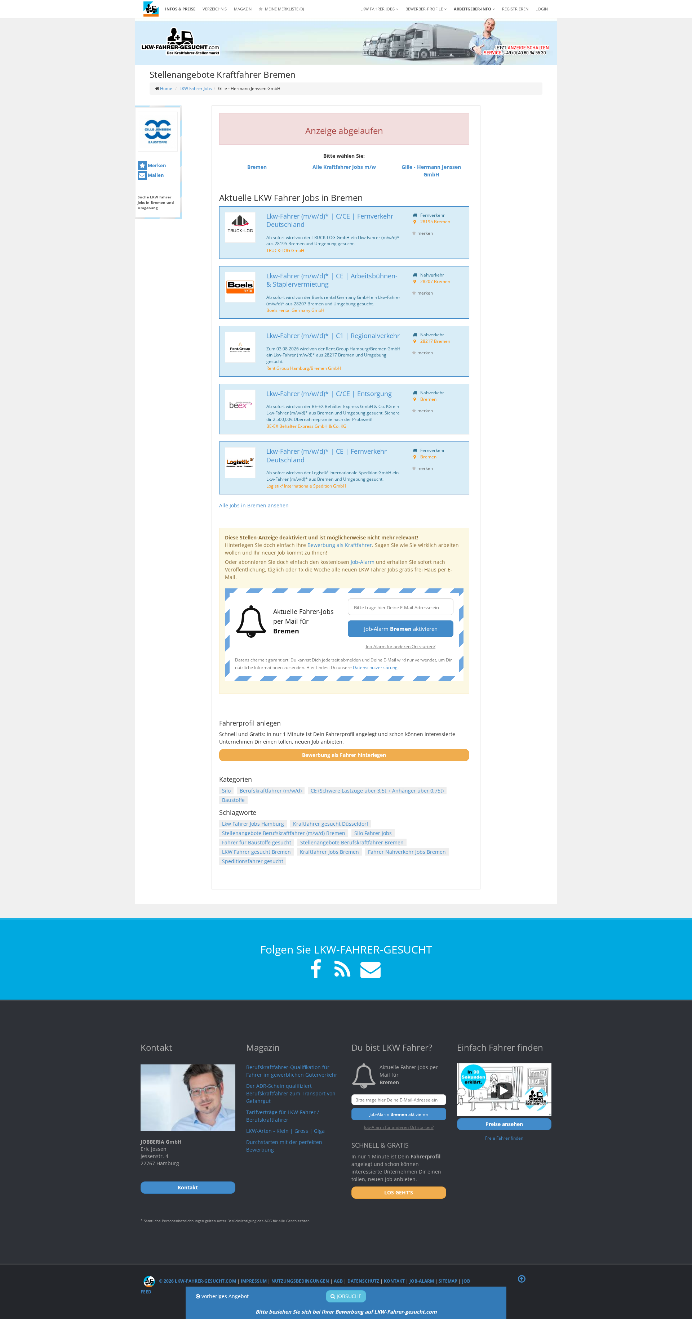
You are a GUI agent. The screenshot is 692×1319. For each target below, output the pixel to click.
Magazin (243, 9)
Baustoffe (233, 800)
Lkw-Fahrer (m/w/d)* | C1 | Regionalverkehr (333, 335)
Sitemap (448, 1281)
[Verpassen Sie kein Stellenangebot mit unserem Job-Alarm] (369, 970)
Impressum (254, 1281)
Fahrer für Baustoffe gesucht (256, 842)
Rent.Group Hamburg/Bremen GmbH (303, 368)
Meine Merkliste (284, 9)
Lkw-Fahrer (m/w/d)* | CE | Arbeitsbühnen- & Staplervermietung (332, 280)
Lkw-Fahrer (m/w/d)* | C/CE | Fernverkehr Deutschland (329, 220)
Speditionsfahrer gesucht (252, 861)
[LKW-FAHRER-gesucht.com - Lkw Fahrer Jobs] (151, 9)
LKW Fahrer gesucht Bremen (256, 851)
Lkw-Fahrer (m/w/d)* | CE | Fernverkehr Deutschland (326, 455)
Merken (156, 165)
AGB (338, 1281)
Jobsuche (348, 1296)
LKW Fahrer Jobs (195, 88)
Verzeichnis (215, 9)
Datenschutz (363, 1281)
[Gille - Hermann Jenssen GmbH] (158, 132)
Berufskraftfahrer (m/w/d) (271, 790)
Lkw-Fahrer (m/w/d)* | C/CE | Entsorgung (329, 393)
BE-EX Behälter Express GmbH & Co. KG (306, 426)
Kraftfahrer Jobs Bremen (329, 851)
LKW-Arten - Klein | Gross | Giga (285, 1130)
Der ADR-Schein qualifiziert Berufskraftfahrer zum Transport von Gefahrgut (291, 1093)
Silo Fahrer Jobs (373, 833)
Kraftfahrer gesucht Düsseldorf (330, 823)
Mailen (155, 175)
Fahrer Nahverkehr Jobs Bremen (407, 851)
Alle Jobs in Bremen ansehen (254, 505)
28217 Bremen (435, 341)
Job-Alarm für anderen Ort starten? (400, 646)
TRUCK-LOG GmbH (285, 250)
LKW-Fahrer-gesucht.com (405, 1311)
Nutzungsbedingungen (300, 1281)
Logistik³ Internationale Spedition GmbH (306, 486)
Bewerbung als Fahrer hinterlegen (344, 755)
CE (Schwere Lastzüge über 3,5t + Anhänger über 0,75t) (377, 790)
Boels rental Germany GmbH (295, 310)
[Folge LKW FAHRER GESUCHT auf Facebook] (316, 970)
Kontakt (394, 1281)
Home (166, 88)
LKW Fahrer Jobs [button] (378, 9)
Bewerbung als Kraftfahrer (339, 545)
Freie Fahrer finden (504, 1138)
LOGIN (542, 9)
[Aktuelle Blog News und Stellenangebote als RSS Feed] (342, 970)
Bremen (428, 399)
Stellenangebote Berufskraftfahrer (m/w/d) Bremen (283, 833)
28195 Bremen (435, 221)
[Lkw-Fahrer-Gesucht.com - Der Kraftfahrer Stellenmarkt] (180, 41)
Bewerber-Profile (424, 9)
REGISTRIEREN (515, 9)
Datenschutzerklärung (375, 667)
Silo (226, 790)
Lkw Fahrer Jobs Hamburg (253, 823)
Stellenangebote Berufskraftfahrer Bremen (352, 842)
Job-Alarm (362, 561)
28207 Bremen (435, 281)
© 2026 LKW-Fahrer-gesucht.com (197, 1281)
